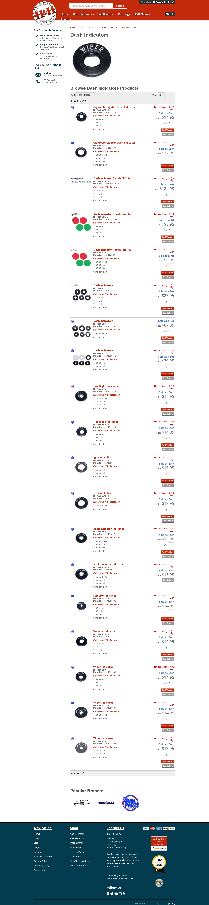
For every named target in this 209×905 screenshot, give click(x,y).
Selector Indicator (104, 595)
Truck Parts (76, 856)
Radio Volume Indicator (108, 564)
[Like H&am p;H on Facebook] (108, 893)
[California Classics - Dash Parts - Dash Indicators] (82, 804)
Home (37, 833)
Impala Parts (76, 842)
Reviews (38, 851)
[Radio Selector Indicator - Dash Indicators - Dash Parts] (81, 547)
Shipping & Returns (43, 856)
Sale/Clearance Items (80, 861)
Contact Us (39, 870)
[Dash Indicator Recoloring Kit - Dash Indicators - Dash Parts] (81, 233)
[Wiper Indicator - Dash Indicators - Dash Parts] (81, 686)
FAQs (36, 847)
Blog (36, 842)
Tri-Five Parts (77, 851)
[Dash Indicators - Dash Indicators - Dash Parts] (81, 304)
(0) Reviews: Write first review (106, 222)
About (37, 838)
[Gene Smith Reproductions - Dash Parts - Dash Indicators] (106, 804)
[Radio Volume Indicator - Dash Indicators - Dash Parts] (81, 583)
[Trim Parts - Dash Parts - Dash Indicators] (131, 805)
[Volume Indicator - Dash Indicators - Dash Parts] (81, 650)
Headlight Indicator (105, 386)
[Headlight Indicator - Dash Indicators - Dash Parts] (81, 405)
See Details (168, 206)
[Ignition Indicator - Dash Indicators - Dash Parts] (81, 476)
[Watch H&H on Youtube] (116, 893)
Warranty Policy (41, 865)
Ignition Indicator (104, 457)
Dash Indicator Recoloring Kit (112, 214)
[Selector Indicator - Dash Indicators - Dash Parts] (81, 614)
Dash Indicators (103, 285)
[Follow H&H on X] (111, 893)
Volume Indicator (104, 631)
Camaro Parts (77, 833)
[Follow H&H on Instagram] (120, 893)
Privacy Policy (40, 861)
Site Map (172, 904)
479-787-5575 (114, 833)
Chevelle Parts (77, 838)
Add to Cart (167, 201)
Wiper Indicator (103, 667)
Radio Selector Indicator (108, 528)
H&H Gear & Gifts (79, 865)
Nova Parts (75, 847)
